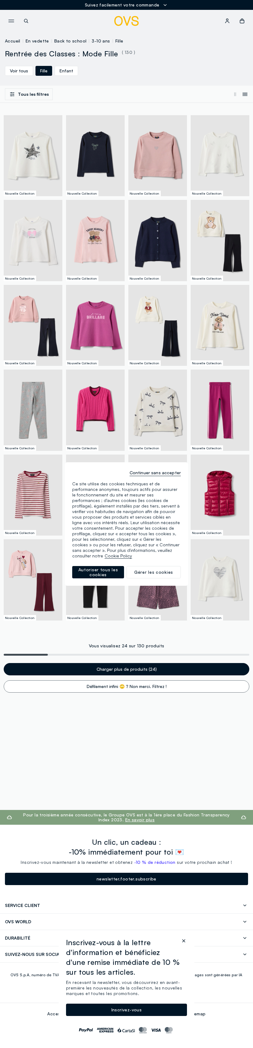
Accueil (12, 40)
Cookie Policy (118, 555)
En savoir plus (140, 819)
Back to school (70, 40)
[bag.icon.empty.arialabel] (242, 21)
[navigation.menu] (11, 21)
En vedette (37, 40)
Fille (119, 40)
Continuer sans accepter (155, 472)
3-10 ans (101, 40)
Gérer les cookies (153, 572)
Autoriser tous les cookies (98, 572)
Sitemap (197, 1013)
